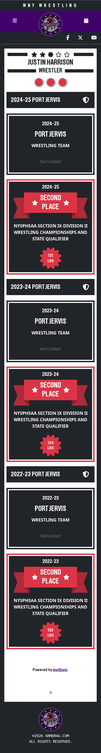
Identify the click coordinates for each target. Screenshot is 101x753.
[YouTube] (94, 38)
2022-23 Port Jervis (35, 474)
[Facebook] (68, 38)
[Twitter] (80, 38)
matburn (60, 670)
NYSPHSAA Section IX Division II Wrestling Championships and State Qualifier (51, 232)
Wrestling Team (50, 145)
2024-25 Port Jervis (35, 100)
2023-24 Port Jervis (35, 287)
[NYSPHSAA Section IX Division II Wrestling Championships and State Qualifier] (39, 84)
